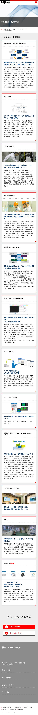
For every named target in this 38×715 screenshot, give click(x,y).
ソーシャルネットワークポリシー (9, 709)
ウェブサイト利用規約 (6, 707)
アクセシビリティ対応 (27, 707)
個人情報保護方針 (17, 707)
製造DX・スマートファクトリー (19, 29)
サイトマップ (21, 709)
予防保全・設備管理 (8, 30)
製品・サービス (7, 29)
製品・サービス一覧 (11, 647)
